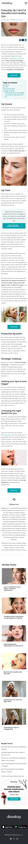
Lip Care (5, 87)
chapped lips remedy (15, 58)
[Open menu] (26, 3)
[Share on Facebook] (20, 40)
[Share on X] (23, 40)
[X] (14, 838)
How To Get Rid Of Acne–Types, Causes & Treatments (12, 588)
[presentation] (14, 576)
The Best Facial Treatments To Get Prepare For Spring (13, 617)
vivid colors (7, 435)
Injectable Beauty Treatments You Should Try (13, 645)
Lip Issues (6, 85)
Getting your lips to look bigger (14, 93)
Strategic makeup (8, 91)
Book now (14, 75)
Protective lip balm (9, 89)
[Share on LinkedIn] (25, 40)
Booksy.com (14, 504)
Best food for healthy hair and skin (13, 673)
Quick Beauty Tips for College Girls (11, 728)
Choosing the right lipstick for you (14, 96)
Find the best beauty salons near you (12, 776)
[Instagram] (17, 838)
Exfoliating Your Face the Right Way (13, 700)
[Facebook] (10, 838)
